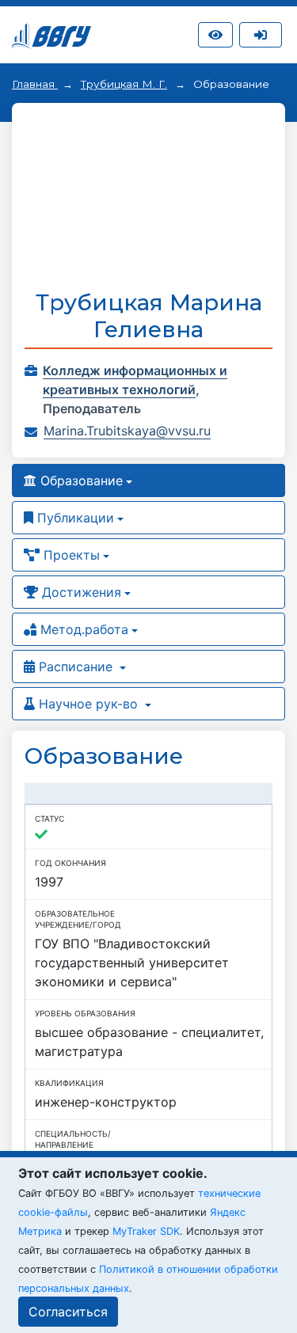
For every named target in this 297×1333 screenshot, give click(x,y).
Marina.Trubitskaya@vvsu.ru (127, 431)
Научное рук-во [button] (88, 704)
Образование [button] (79, 480)
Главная (35, 84)
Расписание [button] (75, 666)
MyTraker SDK (146, 1231)
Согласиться (68, 1312)
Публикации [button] (73, 518)
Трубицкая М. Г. (124, 84)
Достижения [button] (79, 592)
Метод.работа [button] (82, 629)
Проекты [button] (70, 555)
